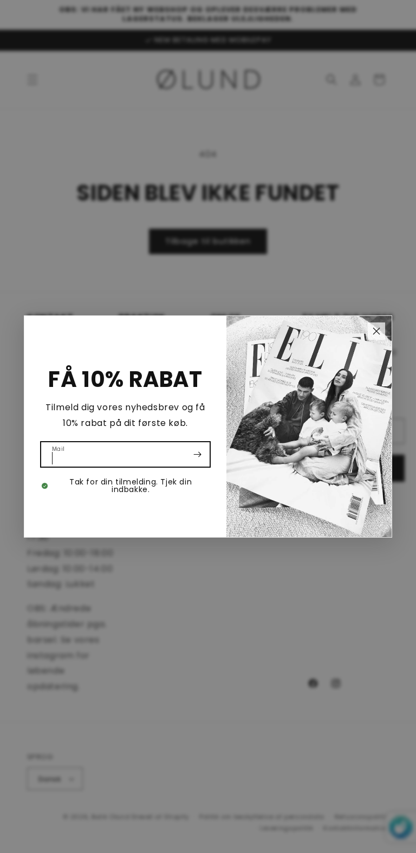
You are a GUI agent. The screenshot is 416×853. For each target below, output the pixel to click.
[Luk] (376, 331)
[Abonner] (198, 454)
